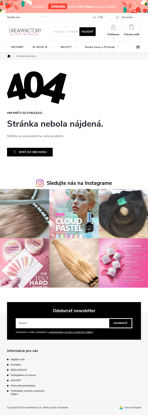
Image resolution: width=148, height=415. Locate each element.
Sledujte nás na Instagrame (79, 183)
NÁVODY (16, 380)
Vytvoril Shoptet (132, 407)
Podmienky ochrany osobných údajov (28, 392)
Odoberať (120, 323)
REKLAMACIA (19, 370)
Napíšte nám (13, 17)
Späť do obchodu (33, 152)
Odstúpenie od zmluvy (23, 375)
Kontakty (16, 364)
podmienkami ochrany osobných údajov (71, 332)
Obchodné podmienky (23, 385)
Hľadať (87, 32)
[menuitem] (17, 47)
